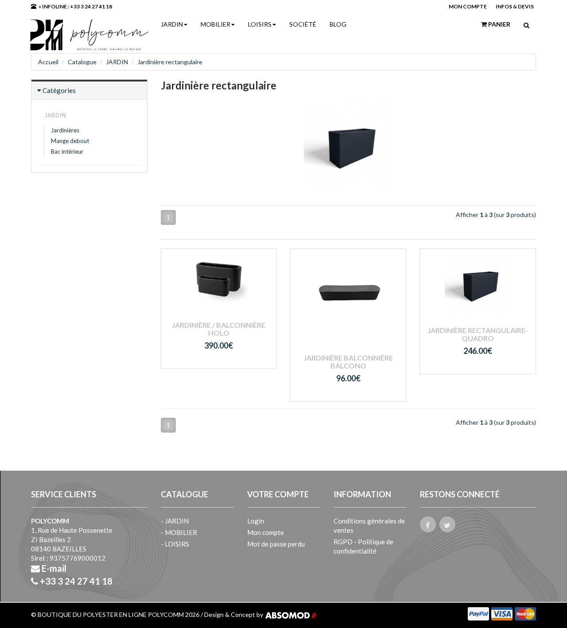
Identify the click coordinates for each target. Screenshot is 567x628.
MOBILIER (215, 24)
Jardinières (65, 130)
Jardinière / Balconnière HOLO (218, 329)
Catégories (59, 90)
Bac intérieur (67, 151)
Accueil (48, 62)
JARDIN (172, 24)
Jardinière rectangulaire (169, 62)
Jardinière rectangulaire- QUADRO (477, 334)
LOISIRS (260, 24)
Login (255, 521)
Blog (338, 24)
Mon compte (265, 532)
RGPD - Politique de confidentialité (363, 546)
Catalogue (82, 62)
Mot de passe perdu (276, 544)
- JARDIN (175, 521)
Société (302, 24)
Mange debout (70, 140)
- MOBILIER (179, 532)
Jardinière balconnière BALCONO (348, 361)
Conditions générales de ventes (369, 525)
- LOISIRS (175, 544)
